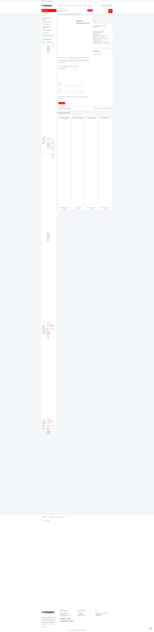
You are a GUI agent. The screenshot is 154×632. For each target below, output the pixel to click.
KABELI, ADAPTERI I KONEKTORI (46, 27)
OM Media (83, 630)
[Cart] (110, 11)
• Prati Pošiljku (80, 614)
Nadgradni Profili (109, 108)
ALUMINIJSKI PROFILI (67, 108)
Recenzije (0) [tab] (96, 21)
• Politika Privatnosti (81, 615)
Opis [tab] (94, 18)
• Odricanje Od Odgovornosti (65, 615)
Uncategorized (45, 13)
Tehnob (73, 630)
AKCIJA (44, 15)
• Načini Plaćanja (62, 614)
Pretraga (90, 10)
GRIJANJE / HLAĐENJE (47, 21)
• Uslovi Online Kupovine (64, 613)
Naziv (59, 83)
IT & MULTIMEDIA (46, 24)
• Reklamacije (80, 613)
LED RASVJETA (45, 32)
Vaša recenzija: (61, 68)
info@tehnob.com (107, 6)
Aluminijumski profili (101, 108)
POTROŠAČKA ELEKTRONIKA (48, 35)
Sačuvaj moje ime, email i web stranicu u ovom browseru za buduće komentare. (73, 97)
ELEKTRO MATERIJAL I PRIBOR (47, 19)
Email (59, 90)
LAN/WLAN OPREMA (46, 30)
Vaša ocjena (60, 65)
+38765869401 (109, 5)
